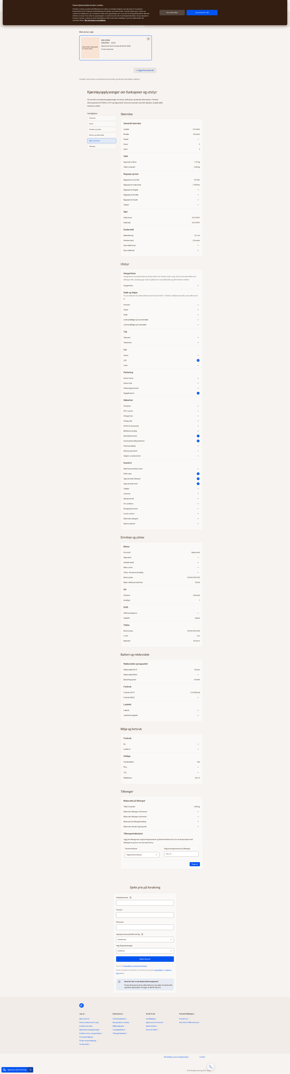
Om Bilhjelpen (151, 1019)
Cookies (202, 1057)
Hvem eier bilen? (152, 1030)
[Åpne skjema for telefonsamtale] (210, 1066)
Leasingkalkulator (119, 1030)
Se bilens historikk (85, 1026)
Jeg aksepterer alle (202, 13)
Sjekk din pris (145, 959)
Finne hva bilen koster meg (88, 1022)
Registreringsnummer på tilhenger (177, 849)
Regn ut (195, 864)
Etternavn (120, 922)
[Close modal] (148, 39)
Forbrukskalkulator (119, 1019)
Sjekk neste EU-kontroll (154, 1022)
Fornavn (119, 910)
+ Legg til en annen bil (145, 70)
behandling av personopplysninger (135, 966)
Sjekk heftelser (151, 1026)
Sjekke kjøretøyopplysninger (89, 1030)
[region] (145, 12)
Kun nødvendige (172, 13)
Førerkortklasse (131, 849)
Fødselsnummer (122, 897)
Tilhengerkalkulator (120, 1033)
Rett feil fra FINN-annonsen (189, 1022)
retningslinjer (158, 970)
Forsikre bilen (84, 1044)
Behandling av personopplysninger (176, 1057)
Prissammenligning (86, 1037)
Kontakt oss (183, 1019)
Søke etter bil (84, 1019)
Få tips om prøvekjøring (87, 1041)
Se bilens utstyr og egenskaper (90, 1033)
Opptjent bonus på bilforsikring (128, 934)
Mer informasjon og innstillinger (95, 20)
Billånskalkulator (118, 1026)
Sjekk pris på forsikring (16, 1070)
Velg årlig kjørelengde (124, 946)
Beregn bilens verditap (121, 1022)
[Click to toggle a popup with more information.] (130, 897)
